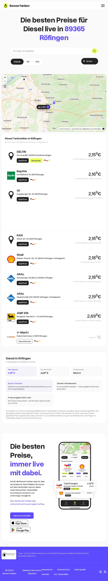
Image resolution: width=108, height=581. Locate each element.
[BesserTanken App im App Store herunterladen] (19, 523)
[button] (54, 103)
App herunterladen (22, 515)
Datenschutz (63, 569)
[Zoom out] (5, 81)
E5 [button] (28, 61)
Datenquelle (80, 569)
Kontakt (45, 574)
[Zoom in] (5, 77)
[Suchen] (94, 50)
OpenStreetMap (95, 129)
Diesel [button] (17, 61)
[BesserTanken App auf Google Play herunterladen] (20, 530)
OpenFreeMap (64, 129)
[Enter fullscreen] (5, 86)
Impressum (47, 569)
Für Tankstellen (61, 574)
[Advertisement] (54, 217)
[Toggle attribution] (103, 128)
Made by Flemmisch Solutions (32, 572)
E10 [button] (37, 61)
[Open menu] (103, 5)
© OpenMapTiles (76, 129)
